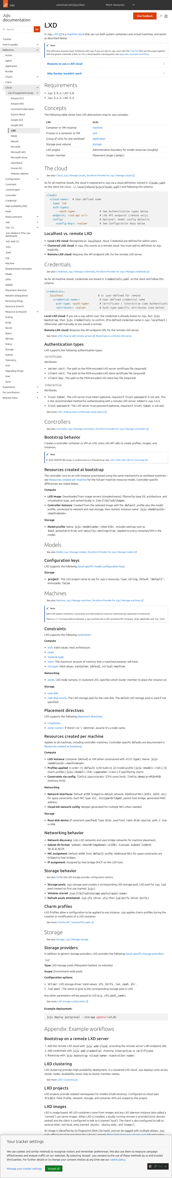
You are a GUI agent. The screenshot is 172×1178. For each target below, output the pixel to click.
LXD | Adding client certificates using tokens (81, 412)
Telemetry (10, 360)
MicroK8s (15, 146)
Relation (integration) (16, 295)
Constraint (10, 184)
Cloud (8, 87)
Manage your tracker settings (24, 1168)
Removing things (14, 301)
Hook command (13, 216)
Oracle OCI (16, 168)
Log (7, 258)
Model (8, 274)
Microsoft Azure (19, 157)
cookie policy (117, 1159)
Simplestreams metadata (18, 268)
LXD (13, 130)
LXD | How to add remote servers (75, 336)
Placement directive (16, 290)
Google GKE (17, 125)
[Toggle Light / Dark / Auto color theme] (161, 16)
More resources (115, 4)
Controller (10, 195)
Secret (8, 328)
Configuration (12, 179)
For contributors (11, 392)
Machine (9, 263)
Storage (9, 349)
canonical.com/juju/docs (70, 4)
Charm (8, 76)
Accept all (53, 1168)
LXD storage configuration (72, 1001)
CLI (10, 227)
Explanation (9, 387)
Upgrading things (14, 371)
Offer (8, 279)
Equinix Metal (18, 114)
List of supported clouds (20, 93)
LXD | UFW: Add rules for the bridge (127, 460)
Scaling (9, 317)
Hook (8, 211)
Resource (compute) (16, 311)
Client (8, 82)
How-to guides (10, 44)
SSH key (9, 338)
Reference (8, 50)
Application (11, 66)
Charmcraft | (74, 922)
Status (8, 344)
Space (8, 333)
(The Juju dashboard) (17, 234)
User (7, 376)
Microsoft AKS (18, 152)
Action (8, 55)
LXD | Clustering (66, 1079)
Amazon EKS (17, 103)
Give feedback (145, 16)
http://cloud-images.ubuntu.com (127, 1134)
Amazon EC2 (17, 98)
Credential (10, 200)
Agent (8, 60)
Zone (8, 381)
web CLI (12, 241)
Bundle (9, 71)
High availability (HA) (16, 206)
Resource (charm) (14, 306)
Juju (7, 222)
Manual (14, 141)
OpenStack (16, 162)
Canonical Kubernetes (22, 109)
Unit (7, 365)
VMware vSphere (20, 173)
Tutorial (7, 39)
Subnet (9, 354)
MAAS (14, 136)
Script (8, 322)
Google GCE (17, 119)
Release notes (10, 397)
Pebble (9, 284)
